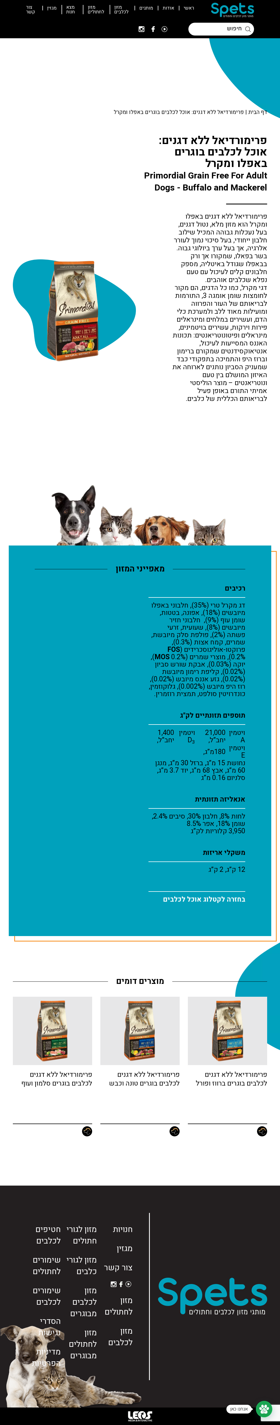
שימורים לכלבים (47, 1296)
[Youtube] (164, 29)
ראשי (189, 8)
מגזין (52, 8)
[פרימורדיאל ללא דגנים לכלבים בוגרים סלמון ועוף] (52, 1031)
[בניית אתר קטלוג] (140, 1416)
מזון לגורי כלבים (81, 1266)
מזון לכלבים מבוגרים (83, 1302)
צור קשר (30, 9)
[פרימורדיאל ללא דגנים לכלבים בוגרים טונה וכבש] (140, 1031)
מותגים (146, 8)
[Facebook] (153, 29)
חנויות (123, 1230)
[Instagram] (141, 29)
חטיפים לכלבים (48, 1235)
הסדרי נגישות (49, 1327)
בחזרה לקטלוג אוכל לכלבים (204, 900)
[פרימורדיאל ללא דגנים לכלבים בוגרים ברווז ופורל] (227, 1031)
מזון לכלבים (121, 9)
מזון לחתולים (96, 9)
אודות (168, 8)
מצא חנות (70, 9)
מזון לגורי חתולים (81, 1235)
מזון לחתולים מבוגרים (83, 1344)
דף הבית (257, 112)
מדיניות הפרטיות (46, 1358)
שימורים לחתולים (47, 1266)
